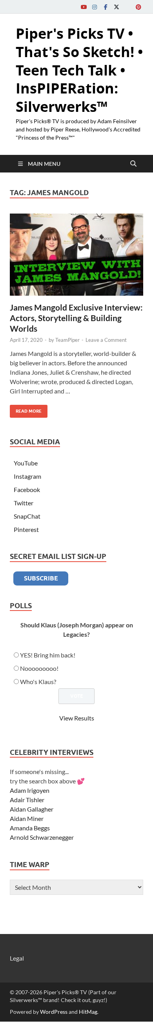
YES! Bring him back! (47, 655)
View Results (76, 718)
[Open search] (133, 164)
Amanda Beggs (30, 828)
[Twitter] (116, 7)
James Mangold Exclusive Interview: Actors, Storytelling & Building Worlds (76, 318)
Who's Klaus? (38, 681)
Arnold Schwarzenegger (42, 837)
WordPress (53, 1011)
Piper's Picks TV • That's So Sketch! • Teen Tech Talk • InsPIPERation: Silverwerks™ (79, 70)
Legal (17, 958)
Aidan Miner (27, 818)
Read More (26, 409)
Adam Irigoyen (29, 790)
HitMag (88, 1011)
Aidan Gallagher (31, 809)
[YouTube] (83, 7)
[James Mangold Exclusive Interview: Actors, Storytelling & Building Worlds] (76, 255)
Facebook (27, 489)
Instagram (27, 476)
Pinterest (26, 529)
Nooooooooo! (39, 668)
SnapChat (27, 516)
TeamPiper (67, 340)
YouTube (26, 463)
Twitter (23, 503)
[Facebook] (105, 7)
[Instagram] (94, 7)
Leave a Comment (106, 340)
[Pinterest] (138, 7)
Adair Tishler (27, 799)
